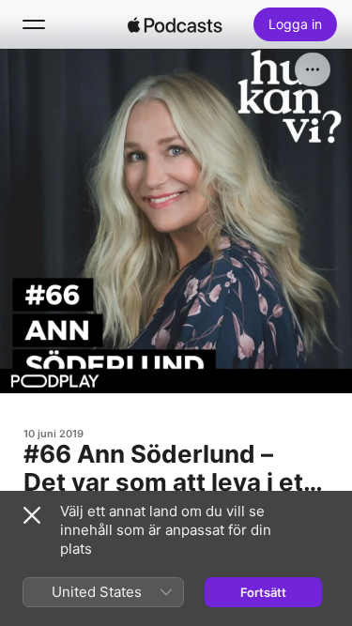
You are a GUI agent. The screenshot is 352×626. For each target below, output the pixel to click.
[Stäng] (31, 515)
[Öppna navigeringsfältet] (33, 24)
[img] (176, 24)
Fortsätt (263, 592)
